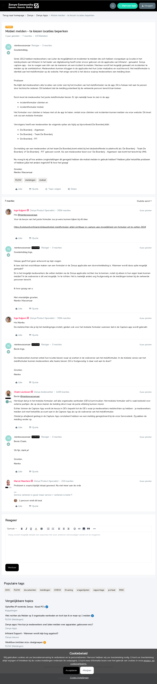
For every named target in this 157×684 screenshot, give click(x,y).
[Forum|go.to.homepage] (23, 6)
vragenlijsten (83, 590)
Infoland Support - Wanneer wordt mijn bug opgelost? (31, 633)
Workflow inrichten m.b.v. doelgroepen (24, 642)
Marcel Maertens (22, 481)
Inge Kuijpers (20, 210)
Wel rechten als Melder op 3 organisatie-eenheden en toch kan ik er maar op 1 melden (47, 615)
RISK (121, 590)
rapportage (98, 590)
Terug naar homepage (13, 15)
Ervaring (69, 590)
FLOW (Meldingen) (14, 619)
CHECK (57, 590)
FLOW (18, 180)
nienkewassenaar (22, 45)
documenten (30, 590)
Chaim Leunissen (22, 391)
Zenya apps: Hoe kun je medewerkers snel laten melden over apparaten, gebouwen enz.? (49, 624)
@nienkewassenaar (27, 214)
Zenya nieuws (12, 637)
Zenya (30, 15)
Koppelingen (11, 610)
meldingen (30, 180)
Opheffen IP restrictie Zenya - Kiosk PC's (25, 606)
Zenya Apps (42, 15)
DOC (7, 590)
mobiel (42, 180)
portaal (111, 590)
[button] (3, 6)
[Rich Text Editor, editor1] (78, 547)
